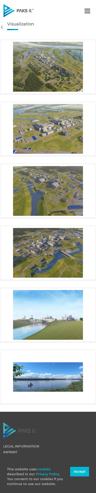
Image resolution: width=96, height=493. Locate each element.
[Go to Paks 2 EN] (26, 10)
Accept (80, 471)
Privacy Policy (47, 474)
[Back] (3, 27)
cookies (44, 469)
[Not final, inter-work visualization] (48, 67)
